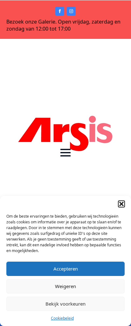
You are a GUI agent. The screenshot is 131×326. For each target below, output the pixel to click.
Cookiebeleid (62, 318)
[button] (121, 204)
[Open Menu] (65, 153)
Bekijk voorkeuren (65, 304)
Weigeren (65, 286)
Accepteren (65, 268)
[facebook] (59, 11)
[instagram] (71, 11)
